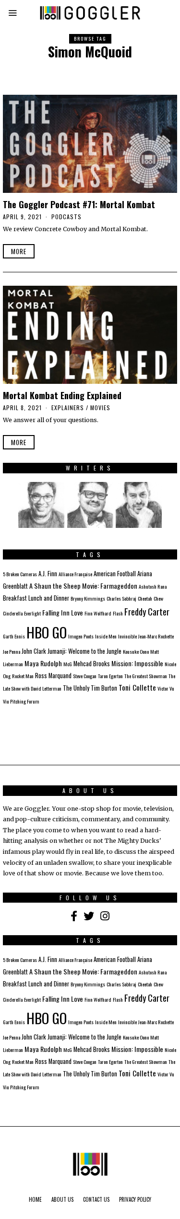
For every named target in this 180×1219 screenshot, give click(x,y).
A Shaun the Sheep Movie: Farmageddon (83, 586)
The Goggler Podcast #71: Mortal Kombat (79, 204)
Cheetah (145, 598)
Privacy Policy (135, 1199)
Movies (100, 407)
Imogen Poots (81, 636)
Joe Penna (11, 651)
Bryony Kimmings (88, 598)
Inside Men (106, 636)
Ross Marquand (53, 675)
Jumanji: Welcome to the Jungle (84, 651)
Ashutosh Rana (153, 586)
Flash (118, 613)
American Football (115, 573)
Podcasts (66, 216)
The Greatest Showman (145, 676)
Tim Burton (104, 688)
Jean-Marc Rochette (156, 636)
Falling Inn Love (62, 612)
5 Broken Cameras (20, 574)
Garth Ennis (14, 636)
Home (35, 1199)
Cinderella (13, 613)
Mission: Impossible (137, 663)
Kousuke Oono (136, 651)
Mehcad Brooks (91, 663)
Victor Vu (165, 688)
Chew (158, 598)
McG (67, 664)
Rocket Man (23, 676)
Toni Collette (137, 687)
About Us (62, 1199)
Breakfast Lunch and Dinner (36, 598)
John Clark (34, 651)
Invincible (127, 636)
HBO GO (46, 632)
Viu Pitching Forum (21, 701)
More (18, 251)
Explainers (67, 407)
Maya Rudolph (43, 663)
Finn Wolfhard (97, 613)
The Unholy (76, 688)
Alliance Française (75, 574)
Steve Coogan (84, 676)
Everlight (32, 613)
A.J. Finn (47, 573)
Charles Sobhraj (121, 598)
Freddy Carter (146, 611)
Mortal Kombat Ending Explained (62, 395)
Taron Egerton (110, 676)
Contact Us (96, 1199)
